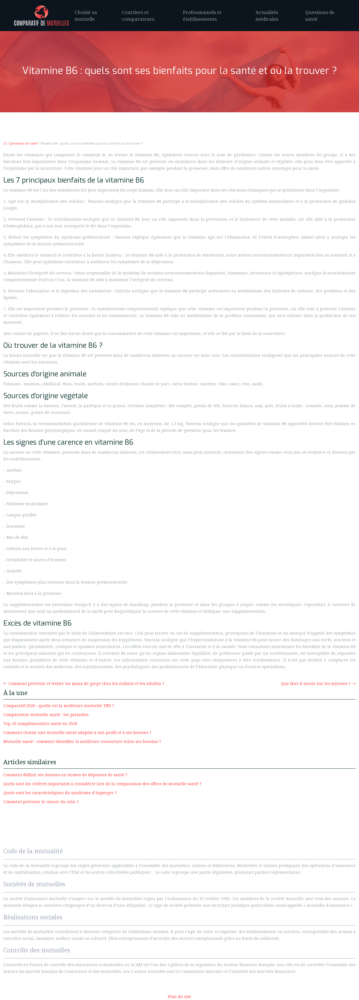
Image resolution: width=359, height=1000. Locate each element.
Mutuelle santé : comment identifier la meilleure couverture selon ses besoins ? (82, 741)
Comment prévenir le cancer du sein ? (41, 801)
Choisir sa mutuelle (86, 16)
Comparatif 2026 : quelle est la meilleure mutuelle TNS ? (58, 705)
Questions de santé (319, 16)
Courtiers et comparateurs (138, 16)
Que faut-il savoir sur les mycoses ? (316, 683)
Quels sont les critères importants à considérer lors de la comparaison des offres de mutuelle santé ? (102, 784)
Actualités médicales (267, 16)
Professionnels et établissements (202, 16)
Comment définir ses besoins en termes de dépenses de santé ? (65, 775)
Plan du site (179, 996)
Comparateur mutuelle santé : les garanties (46, 714)
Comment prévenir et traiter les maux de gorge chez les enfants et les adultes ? (86, 683)
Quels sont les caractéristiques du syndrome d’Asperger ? (60, 793)
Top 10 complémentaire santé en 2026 (40, 723)
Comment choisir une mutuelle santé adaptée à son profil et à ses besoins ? (77, 732)
